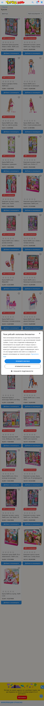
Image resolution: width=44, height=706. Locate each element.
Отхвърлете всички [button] (22, 366)
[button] (22, 371)
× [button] (39, 333)
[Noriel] (15, 2)
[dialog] (22, 353)
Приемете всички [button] (23, 361)
